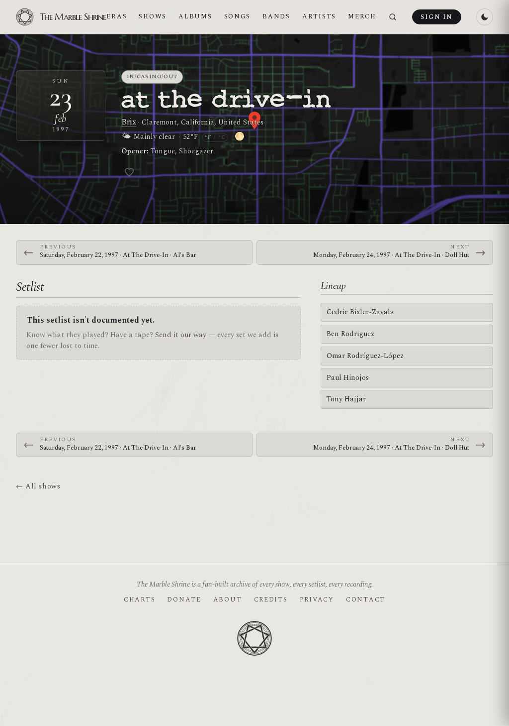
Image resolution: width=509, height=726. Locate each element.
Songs (237, 16)
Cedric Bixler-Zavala (360, 312)
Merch (362, 16)
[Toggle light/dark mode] (484, 16)
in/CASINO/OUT (152, 76)
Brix (128, 122)
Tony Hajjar (346, 399)
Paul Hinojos (348, 377)
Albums (195, 16)
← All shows (38, 486)
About (227, 599)
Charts (139, 599)
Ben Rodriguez (350, 334)
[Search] (392, 17)
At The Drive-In (226, 100)
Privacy (317, 599)
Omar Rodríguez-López (365, 356)
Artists (319, 16)
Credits (271, 599)
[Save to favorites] (129, 172)
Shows (153, 16)
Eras (116, 16)
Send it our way (180, 335)
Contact (365, 599)
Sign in (436, 16)
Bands (276, 16)
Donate (184, 599)
